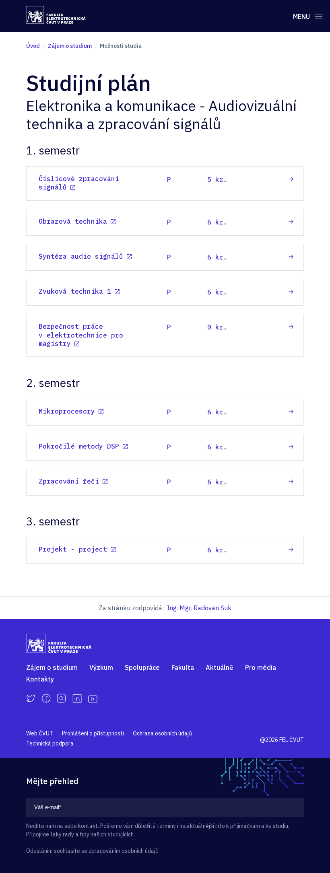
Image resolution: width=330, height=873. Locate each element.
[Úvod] (56, 15)
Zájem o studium (52, 667)
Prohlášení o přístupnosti (93, 733)
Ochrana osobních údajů (162, 733)
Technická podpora (50, 743)
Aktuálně (219, 667)
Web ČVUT (39, 733)
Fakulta (182, 667)
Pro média (260, 667)
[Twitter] (30, 698)
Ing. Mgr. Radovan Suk (199, 608)
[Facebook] (46, 698)
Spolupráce (142, 667)
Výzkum (101, 667)
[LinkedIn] (77, 699)
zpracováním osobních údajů (124, 850)
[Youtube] (92, 698)
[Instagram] (61, 698)
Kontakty (40, 679)
